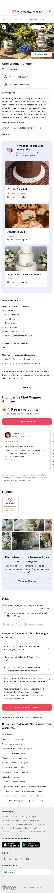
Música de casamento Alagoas (15, 763)
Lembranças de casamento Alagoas (17, 749)
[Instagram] (21, 858)
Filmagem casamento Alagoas (14, 758)
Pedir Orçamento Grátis (27, 707)
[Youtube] (27, 858)
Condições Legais (28, 816)
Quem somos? (31, 828)
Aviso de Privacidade (11, 820)
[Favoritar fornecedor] (50, 27)
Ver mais (27, 387)
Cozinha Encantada (17, 189)
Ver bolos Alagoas (27, 581)
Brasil (10, 872)
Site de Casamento (37, 832)
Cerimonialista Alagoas (38, 786)
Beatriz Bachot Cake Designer (28, 717)
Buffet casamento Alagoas (13, 739)
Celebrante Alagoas (38, 796)
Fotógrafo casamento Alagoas (14, 753)
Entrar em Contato (9, 816)
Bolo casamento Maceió (37, 19)
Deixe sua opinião (27, 421)
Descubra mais (41, 54)
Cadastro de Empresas (11, 828)
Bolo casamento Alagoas (13, 19)
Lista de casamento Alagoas (14, 786)
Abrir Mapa (44, 608)
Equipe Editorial (8, 832)
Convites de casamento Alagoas (15, 744)
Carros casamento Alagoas (13, 767)
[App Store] (11, 847)
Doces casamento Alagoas (33, 791)
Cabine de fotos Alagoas (12, 800)
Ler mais (6, 134)
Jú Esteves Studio (17, 231)
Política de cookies (31, 820)
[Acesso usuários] (50, 11)
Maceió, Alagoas (13, 69)
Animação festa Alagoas (12, 777)
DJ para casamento (35, 800)
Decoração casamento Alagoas (15, 772)
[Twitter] (10, 858)
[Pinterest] (16, 858)
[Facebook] (4, 858)
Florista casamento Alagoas (13, 782)
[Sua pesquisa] (4, 27)
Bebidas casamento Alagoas (14, 796)
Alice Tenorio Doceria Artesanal (24, 274)
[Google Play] (30, 847)
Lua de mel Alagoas (10, 791)
